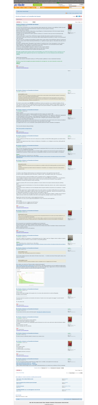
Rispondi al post (18, 21)
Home (16, 7)
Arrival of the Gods (65, 402)
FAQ (70, 13)
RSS (67, 13)
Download (33, 7)
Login (81, 13)
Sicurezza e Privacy (67, 389)
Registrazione (37, 4)
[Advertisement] (41, 79)
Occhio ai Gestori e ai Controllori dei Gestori (28, 16)
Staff (64, 399)
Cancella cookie (68, 399)
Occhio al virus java (20, 386)
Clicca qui (46, 2)
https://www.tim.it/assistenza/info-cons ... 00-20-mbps (26, 364)
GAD (19, 387)
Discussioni (66, 382)
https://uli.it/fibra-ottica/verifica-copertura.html (25, 265)
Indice (18, 11)
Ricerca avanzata (58, 402)
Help (32, 402)
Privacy (44, 402)
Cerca (74, 13)
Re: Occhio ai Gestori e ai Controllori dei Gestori (27, 90)
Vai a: (67, 372)
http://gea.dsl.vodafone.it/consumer (44, 311)
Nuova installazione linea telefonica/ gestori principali (26, 382)
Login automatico (62, 5)
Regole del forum (19, 19)
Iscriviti (77, 13)
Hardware (28, 7)
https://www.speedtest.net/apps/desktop (24, 128)
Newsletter (48, 402)
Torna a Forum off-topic (20, 372)
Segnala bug (52, 402)
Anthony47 (19, 146)
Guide (24, 7)
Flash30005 (20, 25)
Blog (30, 402)
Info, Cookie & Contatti (38, 402)
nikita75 (20, 383)
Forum (38, 7)
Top (81, 68)
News (20, 7)
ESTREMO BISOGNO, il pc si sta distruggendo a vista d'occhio (28, 389)
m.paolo (19, 91)
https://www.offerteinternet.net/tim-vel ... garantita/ (26, 362)
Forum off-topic (25, 11)
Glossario (43, 7)
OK (58, 2)
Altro (21, 11)
